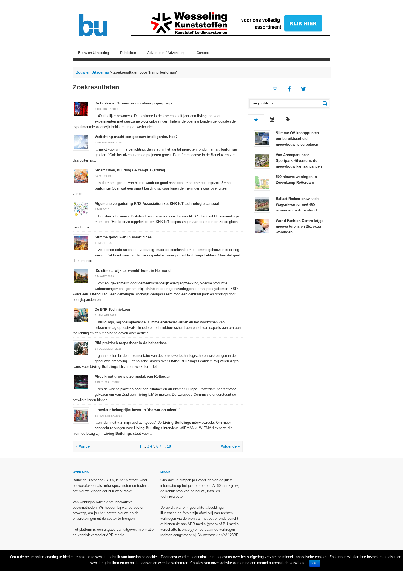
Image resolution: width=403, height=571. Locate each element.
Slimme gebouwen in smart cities (123, 237)
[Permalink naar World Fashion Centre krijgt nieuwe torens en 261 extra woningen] (262, 226)
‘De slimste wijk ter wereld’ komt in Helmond (133, 270)
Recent (272, 119)
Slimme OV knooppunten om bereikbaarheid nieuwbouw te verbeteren (297, 138)
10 (169, 446)
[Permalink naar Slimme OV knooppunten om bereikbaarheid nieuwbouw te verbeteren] (262, 138)
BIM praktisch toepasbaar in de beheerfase (131, 343)
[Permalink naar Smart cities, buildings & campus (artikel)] (81, 175)
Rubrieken (128, 53)
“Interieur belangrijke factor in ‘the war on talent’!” (137, 410)
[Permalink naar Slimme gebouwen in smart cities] (81, 242)
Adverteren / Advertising (166, 53)
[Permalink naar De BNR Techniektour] (81, 315)
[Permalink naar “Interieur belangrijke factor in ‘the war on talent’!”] (81, 415)
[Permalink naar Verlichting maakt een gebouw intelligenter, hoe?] (81, 142)
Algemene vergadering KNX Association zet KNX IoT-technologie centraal (157, 204)
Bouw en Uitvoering (93, 53)
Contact (203, 53)
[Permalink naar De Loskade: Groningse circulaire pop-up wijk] (81, 108)
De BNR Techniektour (112, 309)
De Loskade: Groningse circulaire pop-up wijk (133, 103)
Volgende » (230, 446)
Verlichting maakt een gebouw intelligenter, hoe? (136, 137)
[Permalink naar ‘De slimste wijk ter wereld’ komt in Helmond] (81, 276)
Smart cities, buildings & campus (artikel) (130, 170)
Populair (256, 119)
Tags (288, 119)
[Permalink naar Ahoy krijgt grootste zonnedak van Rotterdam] (81, 382)
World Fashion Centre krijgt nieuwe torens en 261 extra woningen (299, 226)
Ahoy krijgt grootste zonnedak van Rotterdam (133, 376)
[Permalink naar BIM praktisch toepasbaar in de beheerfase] (81, 348)
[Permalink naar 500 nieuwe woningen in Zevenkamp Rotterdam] (262, 182)
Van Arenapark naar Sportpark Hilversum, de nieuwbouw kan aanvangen (299, 160)
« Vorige (83, 446)
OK (314, 563)
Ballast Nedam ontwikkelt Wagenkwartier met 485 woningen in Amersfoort (297, 204)
